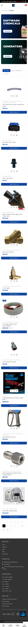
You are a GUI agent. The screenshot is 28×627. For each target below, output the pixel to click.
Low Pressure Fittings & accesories (11, 250)
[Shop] (3, 624)
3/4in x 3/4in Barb (7, 178)
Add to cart (13, 112)
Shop (7, 10)
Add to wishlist (11, 96)
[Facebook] (17, 614)
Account (10, 625)
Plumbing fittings (7, 140)
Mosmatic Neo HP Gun (9, 437)
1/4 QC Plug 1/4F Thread (9, 362)
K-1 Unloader (6, 288)
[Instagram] (12, 614)
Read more (13, 405)
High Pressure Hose (14, 322)
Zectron (22, 621)
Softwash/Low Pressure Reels (10, 509)
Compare (14, 96)
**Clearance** (6, 433)
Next (11, 529)
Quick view (16, 96)
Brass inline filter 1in (8, 252)
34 (4, 529)
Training (5, 396)
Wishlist (17, 625)
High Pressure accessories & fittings (12, 101)
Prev (4, 522)
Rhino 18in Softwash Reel (10, 511)
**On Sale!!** (5, 322)
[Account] (10, 624)
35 (7, 529)
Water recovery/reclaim (8, 212)
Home (3, 10)
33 (22, 525)
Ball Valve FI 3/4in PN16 (9, 142)
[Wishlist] (17, 624)
